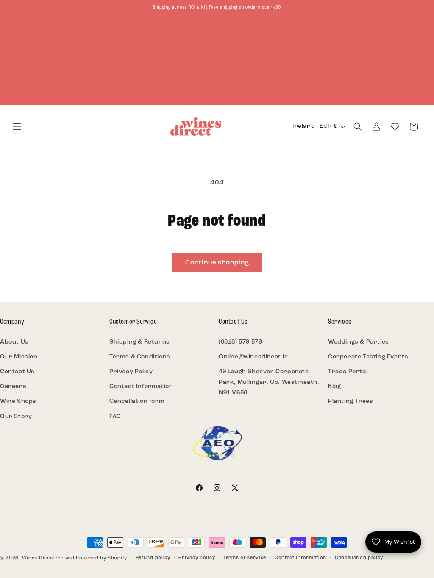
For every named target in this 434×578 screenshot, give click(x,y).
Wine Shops (18, 401)
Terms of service (244, 558)
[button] (17, 126)
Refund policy (153, 558)
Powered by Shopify (101, 558)
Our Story (16, 416)
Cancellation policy (359, 558)
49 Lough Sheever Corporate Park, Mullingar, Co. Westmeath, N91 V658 (269, 382)
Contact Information (141, 386)
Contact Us (17, 372)
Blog (334, 386)
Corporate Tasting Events (368, 357)
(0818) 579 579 (240, 342)
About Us (14, 342)
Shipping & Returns (139, 342)
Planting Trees (350, 401)
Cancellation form (136, 401)
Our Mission (19, 357)
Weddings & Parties (358, 342)
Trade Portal (347, 372)
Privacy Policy (131, 372)
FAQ (115, 416)
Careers (13, 386)
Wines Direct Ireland (48, 558)
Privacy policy (196, 558)
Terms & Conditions (139, 357)
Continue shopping (217, 263)
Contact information (300, 558)
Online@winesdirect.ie (253, 357)
